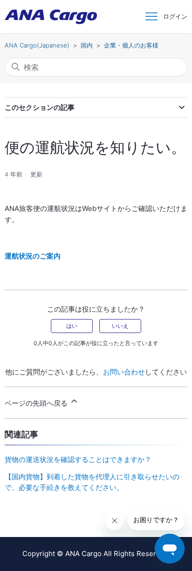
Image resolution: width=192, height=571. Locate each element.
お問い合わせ (124, 371)
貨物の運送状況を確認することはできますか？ (78, 459)
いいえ (120, 325)
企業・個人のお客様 (131, 45)
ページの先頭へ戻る (37, 403)
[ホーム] (51, 16)
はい (71, 325)
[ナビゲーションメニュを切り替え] (151, 17)
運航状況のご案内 (33, 256)
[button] (175, 16)
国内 (87, 45)
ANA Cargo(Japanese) (37, 45)
